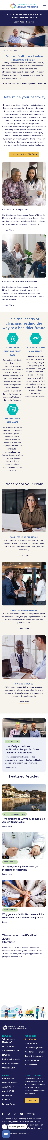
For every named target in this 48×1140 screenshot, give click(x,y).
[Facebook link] (3, 1114)
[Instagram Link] (15, 1114)
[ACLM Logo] (24, 6)
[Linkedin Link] (31, 1114)
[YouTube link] (21, 1114)
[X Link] (9, 1114)
